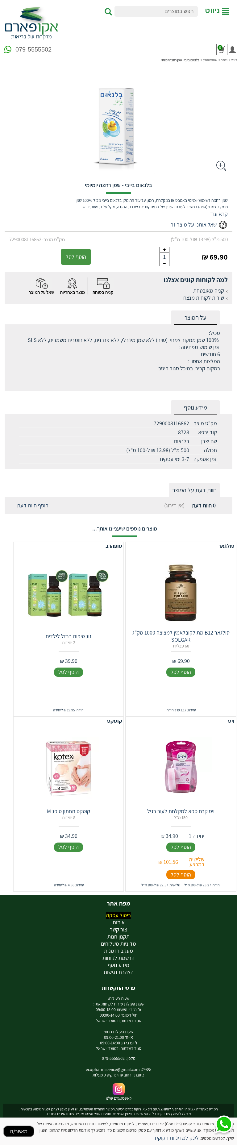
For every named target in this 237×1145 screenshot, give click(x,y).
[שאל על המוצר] (41, 283)
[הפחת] (164, 263)
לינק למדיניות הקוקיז (177, 1137)
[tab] (195, 318)
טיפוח (224, 60)
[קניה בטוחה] (103, 283)
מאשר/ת (18, 1131)
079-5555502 (33, 49)
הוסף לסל (76, 256)
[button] (219, 213)
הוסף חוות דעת (32, 505)
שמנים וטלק (210, 60)
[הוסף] (164, 249)
